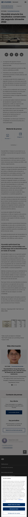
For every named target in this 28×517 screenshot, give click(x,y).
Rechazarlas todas (14, 508)
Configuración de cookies (14, 513)
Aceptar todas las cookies (14, 504)
